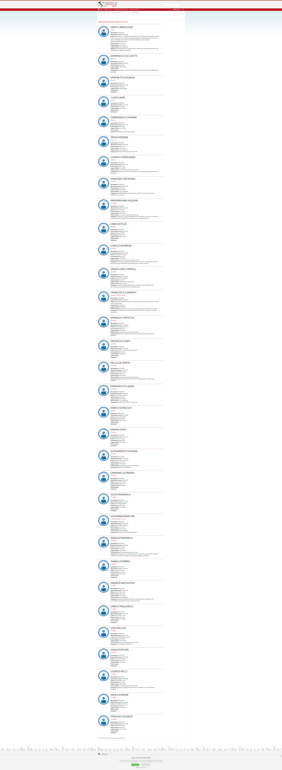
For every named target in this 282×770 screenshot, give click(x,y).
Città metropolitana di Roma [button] (120, 9)
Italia (104, 12)
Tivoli (128, 12)
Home (99, 12)
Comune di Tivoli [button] (134, 9)
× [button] (280, 756)
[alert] (141, 762)
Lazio (108, 12)
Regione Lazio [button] (108, 9)
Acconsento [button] (135, 764)
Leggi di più (160, 761)
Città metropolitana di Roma (118, 12)
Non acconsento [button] (146, 764)
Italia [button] (101, 9)
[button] (141, 767)
